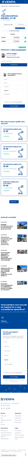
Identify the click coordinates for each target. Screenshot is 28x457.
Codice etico (4, 430)
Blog (2, 422)
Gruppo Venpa (18, 415)
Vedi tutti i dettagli (18, 30)
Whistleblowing (4, 438)
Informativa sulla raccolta (9, 455)
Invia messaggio (14, 106)
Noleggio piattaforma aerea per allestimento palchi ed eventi (7, 227)
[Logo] (7, 399)
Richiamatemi (14, 64)
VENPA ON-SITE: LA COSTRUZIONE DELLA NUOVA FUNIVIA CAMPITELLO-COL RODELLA (7, 272)
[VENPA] (8, 2)
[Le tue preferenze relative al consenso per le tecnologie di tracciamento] (25, 454)
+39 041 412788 (4, 322)
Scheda (17, 37)
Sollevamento (4, 6)
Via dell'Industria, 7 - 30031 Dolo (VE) (10, 403)
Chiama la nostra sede (13, 57)
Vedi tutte (13, 201)
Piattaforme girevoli (14, 6)
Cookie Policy (18, 432)
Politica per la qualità (6, 432)
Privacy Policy (19, 102)
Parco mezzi (4, 415)
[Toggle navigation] (25, 2)
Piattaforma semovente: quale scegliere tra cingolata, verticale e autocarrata (6, 240)
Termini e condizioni (19, 435)
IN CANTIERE (4, 222)
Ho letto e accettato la (13, 102)
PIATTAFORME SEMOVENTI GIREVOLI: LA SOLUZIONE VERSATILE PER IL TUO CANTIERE (6, 256)
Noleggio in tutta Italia (6, 420)
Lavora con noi (18, 420)
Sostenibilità (18, 418)
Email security (18, 422)
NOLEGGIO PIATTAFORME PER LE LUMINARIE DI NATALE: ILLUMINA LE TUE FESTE (7, 287)
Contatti (3, 424)
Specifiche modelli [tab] (8, 24)
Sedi (2, 418)
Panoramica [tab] (21, 24)
